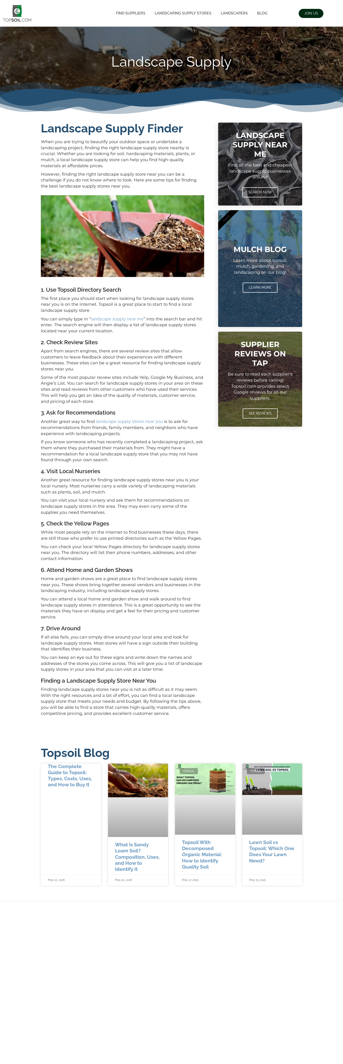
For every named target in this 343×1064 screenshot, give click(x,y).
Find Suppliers (130, 13)
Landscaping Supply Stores (183, 13)
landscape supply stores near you (129, 421)
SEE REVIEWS (260, 413)
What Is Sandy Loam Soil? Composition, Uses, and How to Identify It (137, 857)
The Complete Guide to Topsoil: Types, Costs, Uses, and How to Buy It (70, 775)
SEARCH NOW (260, 192)
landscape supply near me (117, 318)
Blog (262, 13)
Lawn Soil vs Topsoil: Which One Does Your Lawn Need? (271, 851)
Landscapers (234, 13)
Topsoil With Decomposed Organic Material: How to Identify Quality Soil (202, 854)
